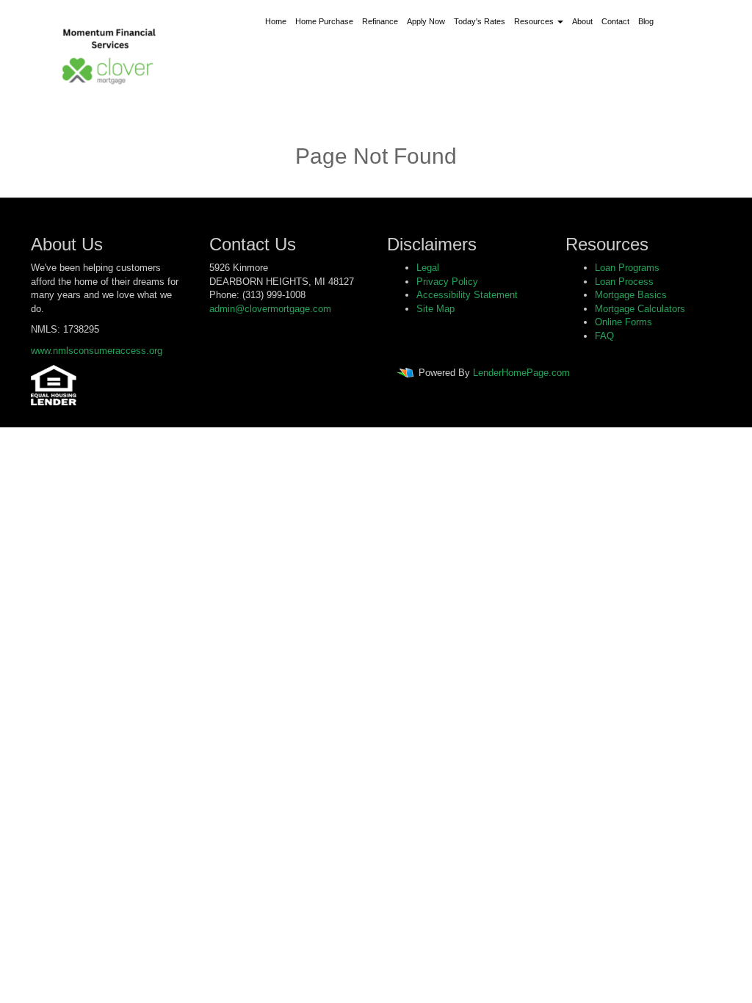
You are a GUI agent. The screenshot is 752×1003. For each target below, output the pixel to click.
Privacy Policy (447, 281)
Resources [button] (535, 21)
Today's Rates (479, 21)
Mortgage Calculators (640, 308)
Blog (646, 21)
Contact (615, 21)
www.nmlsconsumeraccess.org (96, 350)
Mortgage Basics (631, 294)
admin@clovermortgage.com (270, 308)
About (582, 21)
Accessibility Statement (467, 294)
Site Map (435, 308)
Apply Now (426, 21)
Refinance (380, 21)
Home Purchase (324, 21)
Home (275, 21)
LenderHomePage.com (521, 373)
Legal (427, 267)
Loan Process (624, 281)
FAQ (604, 335)
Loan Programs (627, 267)
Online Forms (623, 321)
